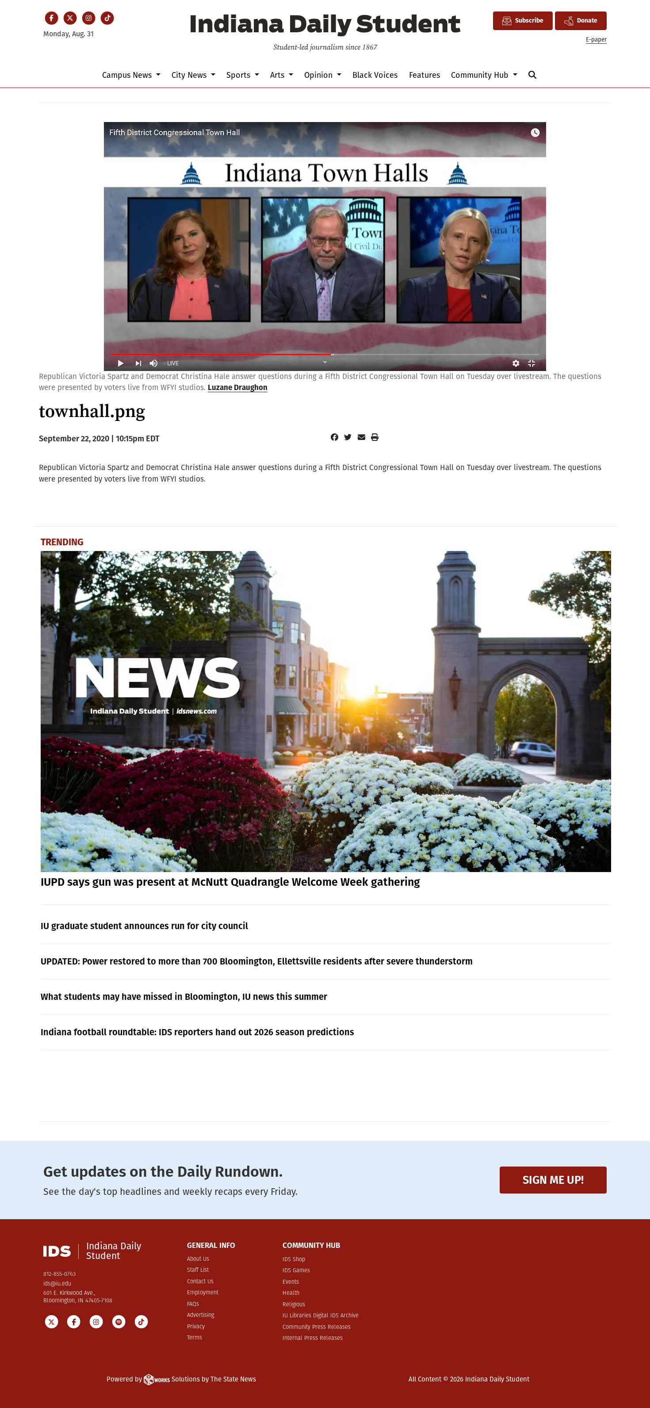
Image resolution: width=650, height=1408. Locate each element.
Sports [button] (239, 75)
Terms (194, 1338)
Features (424, 75)
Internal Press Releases (313, 1338)
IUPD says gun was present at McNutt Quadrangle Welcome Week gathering (230, 882)
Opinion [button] (319, 75)
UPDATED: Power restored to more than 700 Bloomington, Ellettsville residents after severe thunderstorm (257, 961)
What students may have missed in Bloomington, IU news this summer (184, 996)
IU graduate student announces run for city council (144, 926)
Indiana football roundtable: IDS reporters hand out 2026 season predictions (197, 1032)
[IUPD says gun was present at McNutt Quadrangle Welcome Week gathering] (326, 711)
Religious (294, 1305)
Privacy (196, 1327)
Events (291, 1282)
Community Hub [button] (481, 75)
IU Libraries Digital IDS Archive (321, 1316)
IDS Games (296, 1271)
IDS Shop (294, 1260)
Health (291, 1293)
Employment (202, 1293)
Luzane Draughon (238, 387)
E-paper (596, 39)
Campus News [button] (128, 75)
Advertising (200, 1315)
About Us (198, 1259)
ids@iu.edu (57, 1284)
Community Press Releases (317, 1327)
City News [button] (190, 75)
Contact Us (200, 1282)
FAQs (193, 1304)
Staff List (198, 1270)
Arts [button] (278, 75)
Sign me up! (553, 1180)
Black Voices (375, 75)
